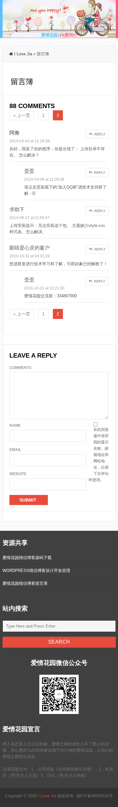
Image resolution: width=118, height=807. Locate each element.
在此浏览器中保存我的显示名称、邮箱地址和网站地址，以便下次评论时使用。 (99, 454)
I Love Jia (23, 54)
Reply (99, 134)
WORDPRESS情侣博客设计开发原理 (36, 570)
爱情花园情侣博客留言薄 (25, 583)
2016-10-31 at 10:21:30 (44, 288)
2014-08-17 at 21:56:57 (29, 218)
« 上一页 (21, 115)
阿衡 (14, 132)
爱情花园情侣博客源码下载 (27, 557)
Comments (20, 367)
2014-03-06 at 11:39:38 (44, 179)
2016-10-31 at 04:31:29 (29, 256)
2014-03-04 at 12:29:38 (29, 141)
